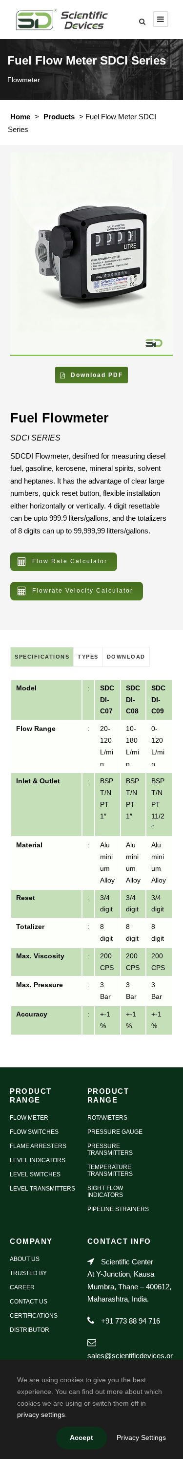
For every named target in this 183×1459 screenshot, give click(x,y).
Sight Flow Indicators (105, 1191)
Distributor (29, 1329)
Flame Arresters (38, 1146)
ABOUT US (25, 1259)
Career (22, 1287)
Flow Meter (29, 1117)
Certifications (34, 1315)
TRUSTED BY (28, 1273)
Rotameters (107, 1117)
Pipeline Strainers (118, 1209)
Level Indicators (37, 1160)
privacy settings (41, 1414)
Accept (81, 1437)
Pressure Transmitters (110, 1149)
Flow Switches (34, 1131)
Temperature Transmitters (110, 1170)
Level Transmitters (42, 1188)
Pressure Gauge (114, 1131)
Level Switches (35, 1174)
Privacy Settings (141, 1437)
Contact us (28, 1301)
